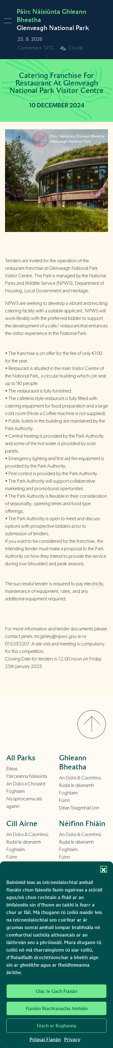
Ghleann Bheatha (72, 762)
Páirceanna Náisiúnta (26, 776)
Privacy (72, 1039)
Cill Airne (21, 823)
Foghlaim (15, 791)
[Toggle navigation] (10, 20)
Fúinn (64, 800)
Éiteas (12, 768)
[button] (103, 869)
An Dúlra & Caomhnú (80, 777)
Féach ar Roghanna (56, 1026)
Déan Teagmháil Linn (79, 807)
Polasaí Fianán (45, 1039)
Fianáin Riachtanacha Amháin (57, 1008)
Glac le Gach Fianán (56, 991)
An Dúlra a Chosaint (25, 783)
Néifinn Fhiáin (82, 823)
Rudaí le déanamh (76, 785)
